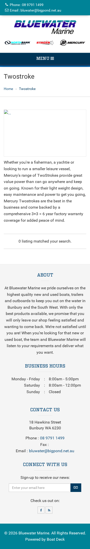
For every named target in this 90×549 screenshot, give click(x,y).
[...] (45, 27)
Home (8, 89)
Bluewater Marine (33, 533)
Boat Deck (56, 539)
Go (76, 487)
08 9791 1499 (33, 5)
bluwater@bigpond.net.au (40, 10)
